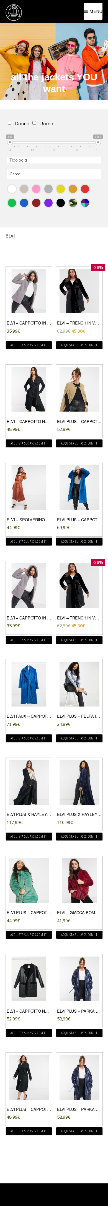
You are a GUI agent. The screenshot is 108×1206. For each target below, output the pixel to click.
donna (22, 123)
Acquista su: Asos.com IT (29, 345)
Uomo (46, 123)
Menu (95, 11)
